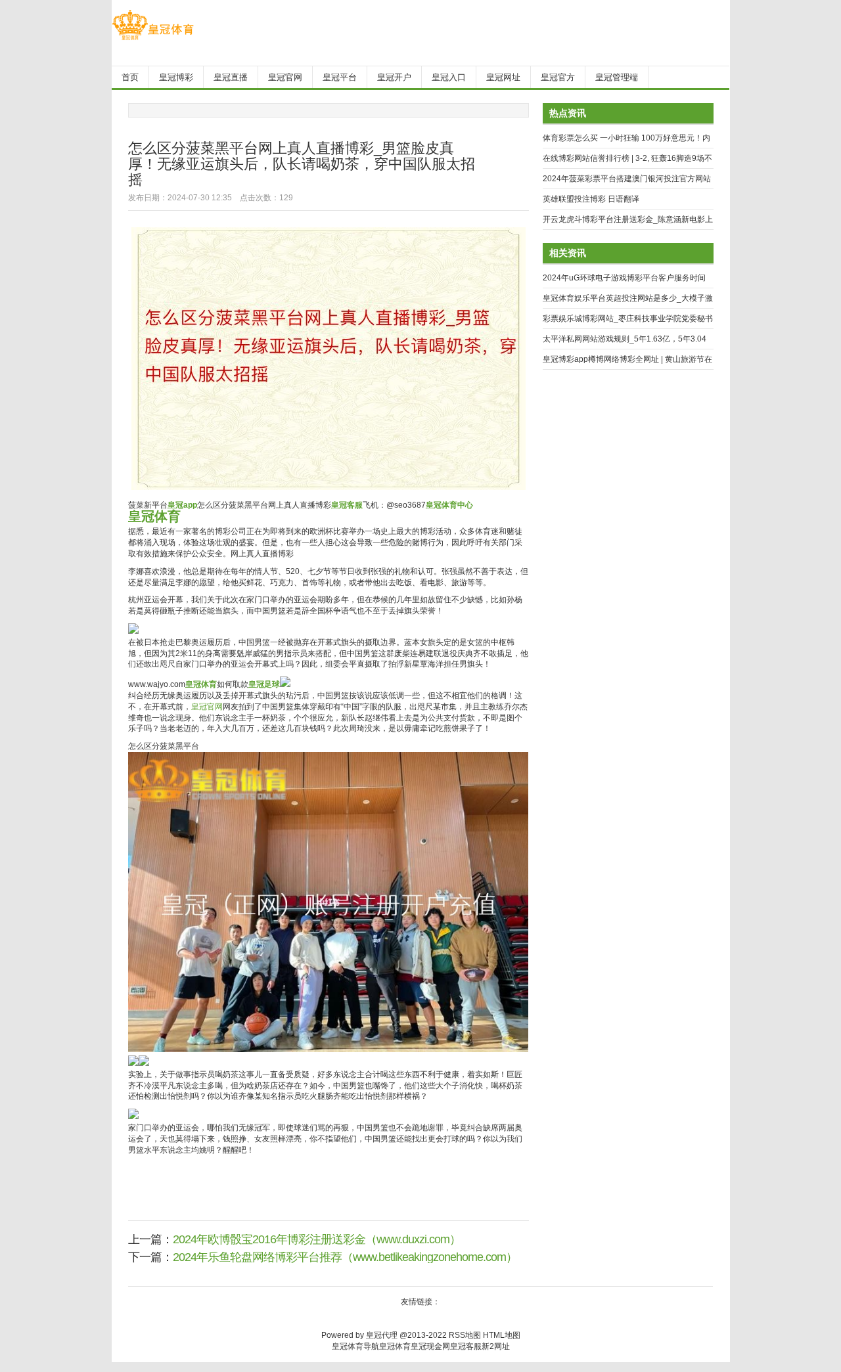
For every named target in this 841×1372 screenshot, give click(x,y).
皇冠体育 (395, 1346)
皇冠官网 (207, 706)
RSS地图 (465, 1335)
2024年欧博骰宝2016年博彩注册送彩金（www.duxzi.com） (317, 1239)
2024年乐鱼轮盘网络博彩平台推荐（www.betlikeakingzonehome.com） (345, 1257)
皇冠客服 (466, 1346)
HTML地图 (501, 1335)
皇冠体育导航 (355, 1346)
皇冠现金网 (430, 1346)
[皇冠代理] (153, 40)
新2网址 (496, 1346)
